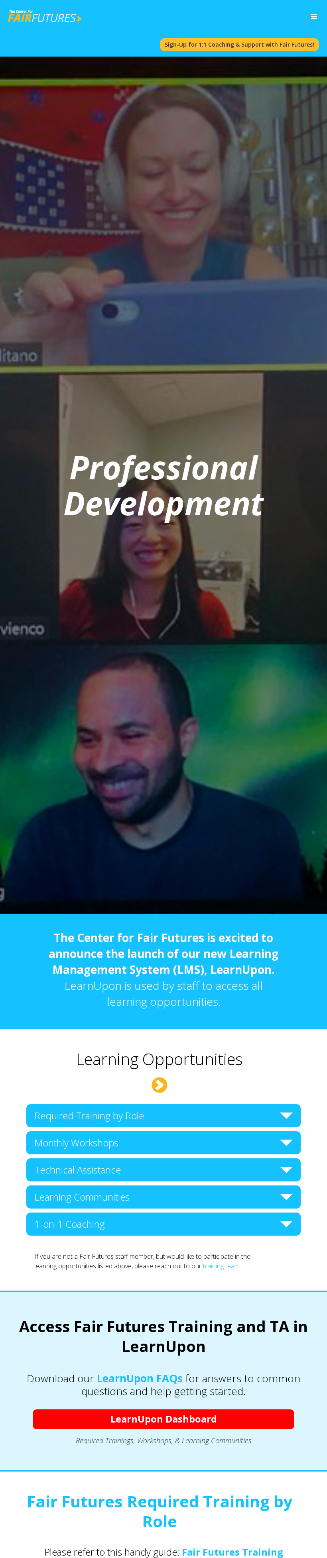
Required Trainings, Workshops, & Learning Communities (164, 1440)
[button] (314, 17)
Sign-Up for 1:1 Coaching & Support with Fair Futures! (239, 44)
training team (221, 1266)
